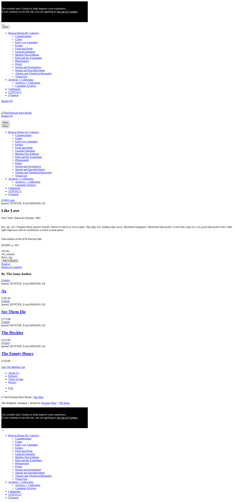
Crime (18, 39)
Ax (3, 291)
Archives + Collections (20, 79)
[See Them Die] (5, 301)
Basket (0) (7, 101)
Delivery (13, 376)
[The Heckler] (5, 322)
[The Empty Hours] (5, 343)
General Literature (25, 51)
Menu (5, 27)
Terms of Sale (15, 379)
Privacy (12, 382)
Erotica (19, 45)
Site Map (39, 397)
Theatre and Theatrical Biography (33, 73)
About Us (13, 372)
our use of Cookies (67, 11)
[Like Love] (8, 200)
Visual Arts (21, 76)
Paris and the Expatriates (28, 57)
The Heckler (12, 332)
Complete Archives (25, 85)
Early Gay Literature (26, 42)
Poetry (18, 64)
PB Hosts (64, 403)
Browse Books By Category (23, 33)
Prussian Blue (48, 403)
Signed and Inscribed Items (30, 70)
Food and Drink (24, 48)
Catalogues (14, 89)
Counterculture (23, 36)
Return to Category (11, 267)
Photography (22, 61)
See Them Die (13, 312)
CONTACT (15, 92)
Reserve (5, 264)
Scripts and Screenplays (28, 67)
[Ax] (5, 280)
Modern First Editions (27, 54)
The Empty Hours (17, 353)
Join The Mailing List (13, 367)
